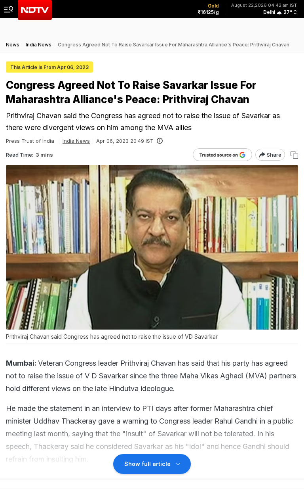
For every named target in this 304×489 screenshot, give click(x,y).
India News (76, 141)
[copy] (294, 155)
